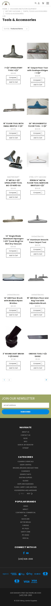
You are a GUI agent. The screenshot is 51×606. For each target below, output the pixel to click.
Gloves (25, 481)
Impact (25, 509)
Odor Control (25, 465)
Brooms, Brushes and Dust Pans (25, 468)
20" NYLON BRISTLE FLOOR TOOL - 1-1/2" (37, 124)
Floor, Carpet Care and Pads (25, 487)
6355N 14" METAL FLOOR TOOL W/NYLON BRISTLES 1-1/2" (37, 183)
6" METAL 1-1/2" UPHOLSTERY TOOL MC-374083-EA (13, 183)
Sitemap (25, 448)
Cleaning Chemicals (26, 461)
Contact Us (25, 435)
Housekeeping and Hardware (25, 490)
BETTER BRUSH (25, 522)
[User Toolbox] (38, 3)
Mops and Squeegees (25, 484)
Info (25, 441)
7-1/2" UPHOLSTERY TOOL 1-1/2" (13, 69)
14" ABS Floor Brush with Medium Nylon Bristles (13, 300)
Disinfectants (25, 474)
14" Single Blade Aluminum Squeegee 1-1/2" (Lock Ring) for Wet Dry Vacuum (13, 240)
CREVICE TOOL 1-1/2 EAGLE (38, 355)
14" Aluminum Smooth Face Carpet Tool (37, 241)
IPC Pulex (25, 528)
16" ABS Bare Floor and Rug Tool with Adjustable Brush (38, 300)
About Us (25, 432)
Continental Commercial (26, 512)
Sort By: (7, 28)
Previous (3, 603)
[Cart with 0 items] (43, 3)
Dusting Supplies (25, 477)
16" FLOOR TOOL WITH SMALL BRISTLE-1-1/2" (13, 124)
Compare (12, 77)
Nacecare (25, 519)
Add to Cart (13, 82)
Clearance (25, 471)
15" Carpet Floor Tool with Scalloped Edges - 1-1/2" (37, 70)
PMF (25, 516)
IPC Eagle (25, 535)
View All (25, 538)
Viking (25, 506)
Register (29, 445)
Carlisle (25, 525)
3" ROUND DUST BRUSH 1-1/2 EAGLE (13, 355)
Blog (25, 438)
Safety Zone (25, 532)
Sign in (20, 445)
